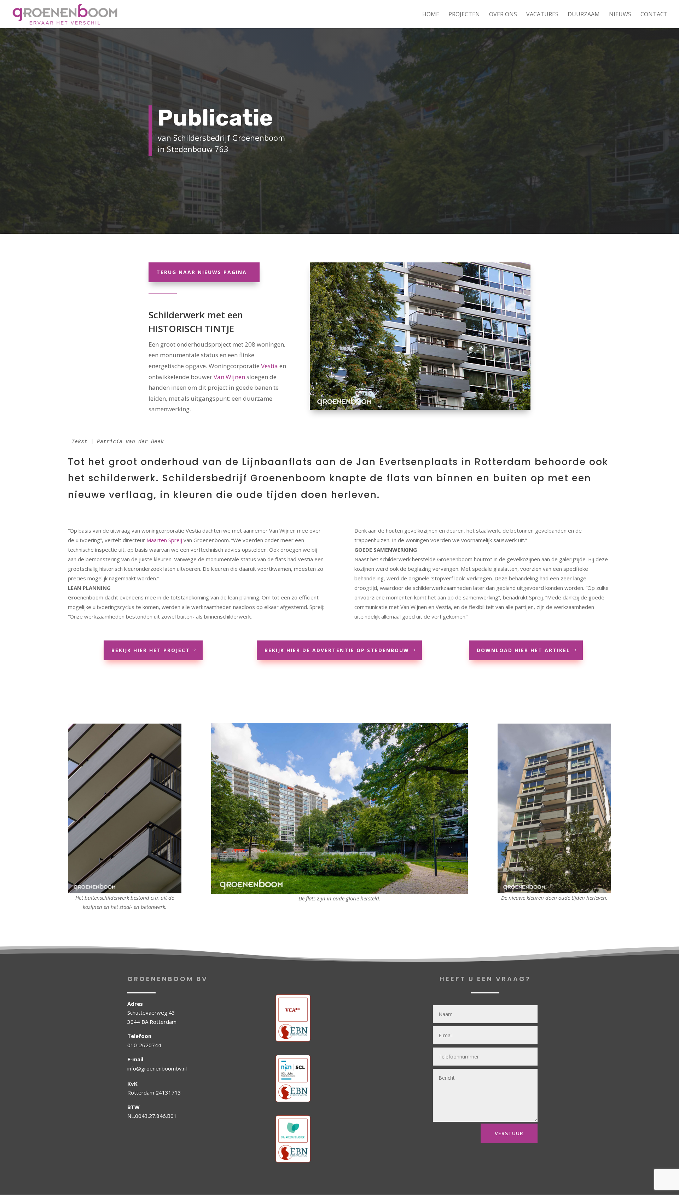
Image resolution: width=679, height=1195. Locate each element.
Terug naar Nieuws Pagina (201, 272)
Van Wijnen (229, 377)
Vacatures (542, 15)
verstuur (509, 1133)
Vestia (269, 366)
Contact (654, 15)
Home (430, 15)
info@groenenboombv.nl (157, 1068)
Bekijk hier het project (150, 650)
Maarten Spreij (164, 540)
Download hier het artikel (523, 650)
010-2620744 (144, 1045)
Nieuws (620, 15)
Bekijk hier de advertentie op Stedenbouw (337, 650)
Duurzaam (584, 15)
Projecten (464, 15)
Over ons (503, 15)
